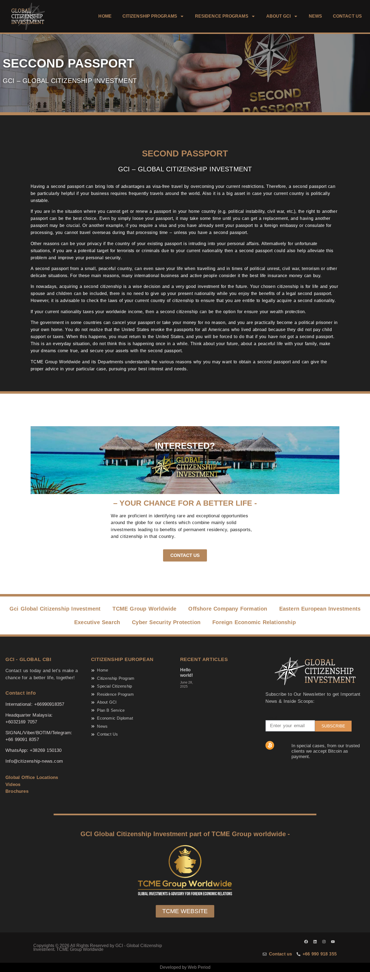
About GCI (278, 16)
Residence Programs (221, 16)
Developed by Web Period (185, 967)
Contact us (347, 16)
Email (271, 718)
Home (104, 16)
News (315, 16)
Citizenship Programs (149, 16)
